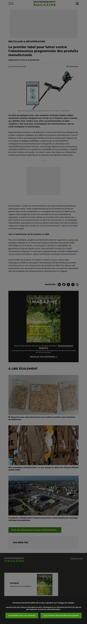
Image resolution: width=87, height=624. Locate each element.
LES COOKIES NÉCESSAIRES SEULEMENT (61, 615)
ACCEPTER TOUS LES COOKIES (21, 615)
